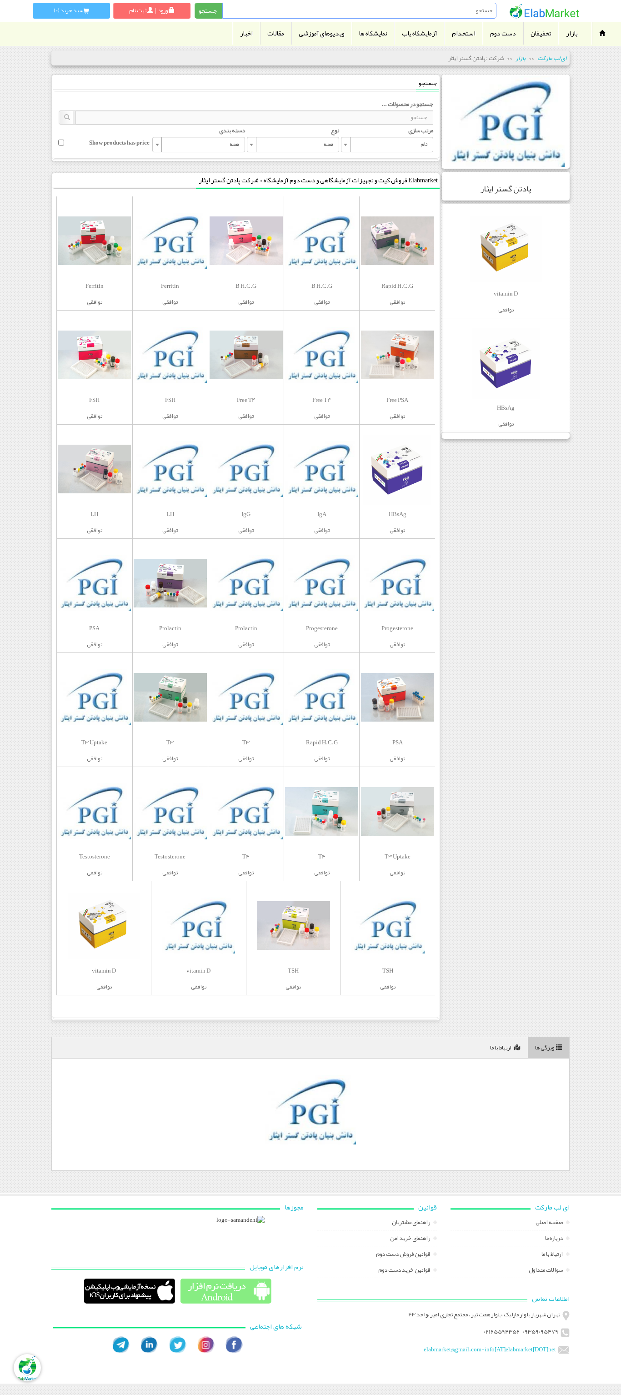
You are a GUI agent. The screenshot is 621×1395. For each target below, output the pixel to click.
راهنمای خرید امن (410, 1239)
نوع (335, 130)
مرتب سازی (420, 130)
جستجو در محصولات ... (407, 104)
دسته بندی (232, 130)
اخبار (246, 33)
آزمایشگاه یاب (419, 33)
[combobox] (387, 144)
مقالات (275, 33)
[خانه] (544, 11)
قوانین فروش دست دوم (403, 1255)
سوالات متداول (546, 1271)
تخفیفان (541, 33)
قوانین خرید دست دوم (404, 1271)
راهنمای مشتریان (411, 1223)
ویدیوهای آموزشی (322, 33)
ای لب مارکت (551, 58)
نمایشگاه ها (373, 33)
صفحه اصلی (550, 1223)
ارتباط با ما (500, 1048)
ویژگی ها (544, 1048)
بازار (572, 33)
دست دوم (503, 33)
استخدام (464, 33)
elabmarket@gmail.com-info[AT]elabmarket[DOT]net (490, 1349)
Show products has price (119, 143)
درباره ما (554, 1239)
